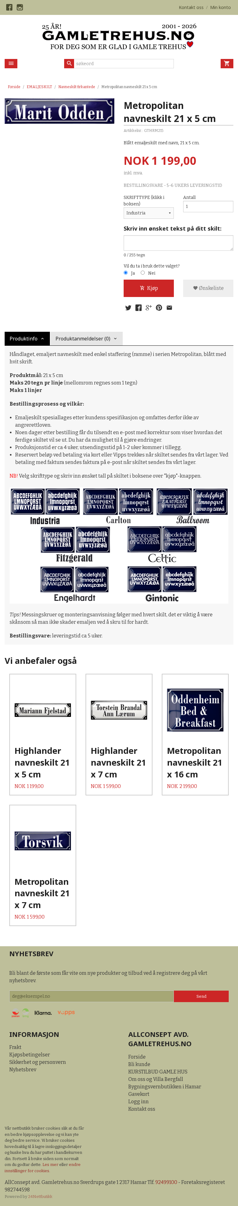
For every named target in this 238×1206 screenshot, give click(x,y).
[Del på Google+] (148, 308)
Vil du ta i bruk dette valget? (152, 266)
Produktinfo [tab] (23, 338)
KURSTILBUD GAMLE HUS (157, 1072)
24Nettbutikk (40, 1196)
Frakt (15, 1047)
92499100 (166, 1182)
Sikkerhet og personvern (37, 1062)
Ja (133, 273)
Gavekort (138, 1094)
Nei (151, 273)
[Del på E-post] (169, 308)
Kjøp (152, 288)
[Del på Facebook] (138, 308)
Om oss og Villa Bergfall (155, 1079)
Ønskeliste (211, 288)
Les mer (50, 1164)
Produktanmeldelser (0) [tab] (82, 338)
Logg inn (138, 1102)
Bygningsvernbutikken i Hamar (164, 1087)
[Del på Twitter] (128, 308)
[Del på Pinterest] (159, 308)
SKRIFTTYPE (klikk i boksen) (144, 201)
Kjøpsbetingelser (29, 1055)
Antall (189, 197)
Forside (14, 87)
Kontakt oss (141, 1109)
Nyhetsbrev (22, 1070)
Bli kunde (139, 1064)
